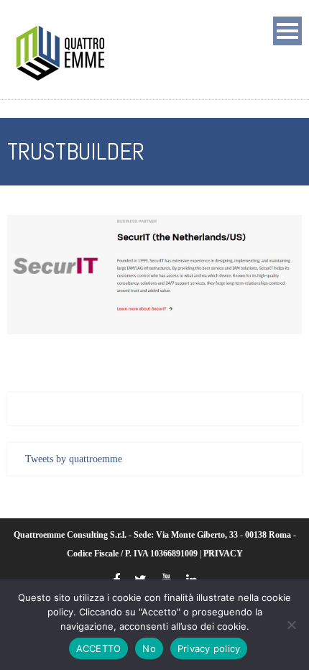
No (149, 648)
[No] (291, 625)
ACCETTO (98, 648)
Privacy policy (209, 648)
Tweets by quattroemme (73, 459)
